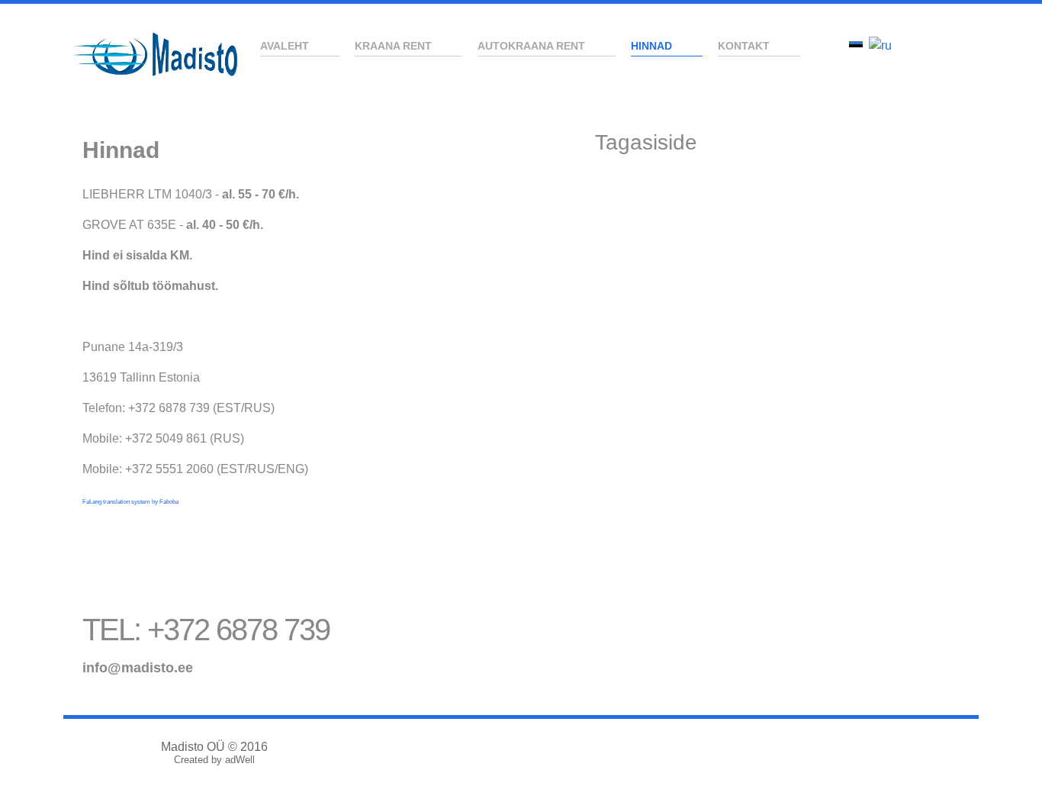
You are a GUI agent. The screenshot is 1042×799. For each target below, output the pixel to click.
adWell (240, 759)
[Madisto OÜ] (155, 54)
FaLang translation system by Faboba (130, 501)
